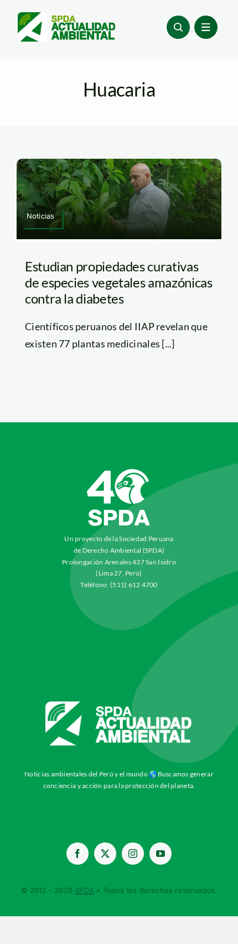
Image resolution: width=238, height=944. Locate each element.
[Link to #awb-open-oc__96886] (178, 27)
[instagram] (133, 853)
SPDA (84, 890)
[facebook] (77, 853)
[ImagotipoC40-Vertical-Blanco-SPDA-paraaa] (119, 472)
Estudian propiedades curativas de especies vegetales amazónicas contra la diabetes (118, 282)
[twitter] (105, 853)
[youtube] (160, 853)
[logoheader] (66, 16)
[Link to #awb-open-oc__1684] (206, 27)
